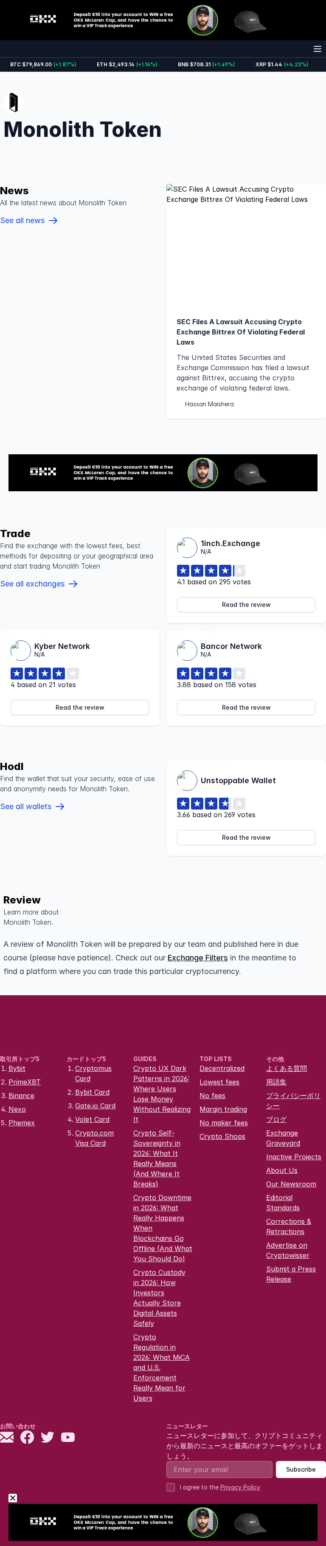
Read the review (246, 604)
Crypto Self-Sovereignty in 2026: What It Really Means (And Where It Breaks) (156, 1158)
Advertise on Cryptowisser (287, 1250)
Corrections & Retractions (288, 1226)
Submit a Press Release (291, 1274)
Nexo (17, 1109)
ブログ (276, 1119)
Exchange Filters (198, 957)
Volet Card (92, 1119)
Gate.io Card (95, 1105)
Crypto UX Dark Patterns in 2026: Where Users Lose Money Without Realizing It (162, 1094)
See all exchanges (32, 583)
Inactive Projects (293, 1156)
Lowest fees (219, 1082)
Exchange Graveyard (283, 1138)
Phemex (21, 1122)
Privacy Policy (240, 1487)
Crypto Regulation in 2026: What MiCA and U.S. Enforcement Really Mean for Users (161, 1367)
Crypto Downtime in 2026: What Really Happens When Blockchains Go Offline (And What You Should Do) (162, 1228)
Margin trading (223, 1109)
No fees (212, 1095)
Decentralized (222, 1068)
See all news (22, 220)
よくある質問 (286, 1068)
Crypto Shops (222, 1136)
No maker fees (224, 1122)
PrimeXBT (24, 1082)
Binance (21, 1095)
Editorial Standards (283, 1202)
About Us (282, 1170)
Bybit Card (92, 1092)
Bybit (16, 1068)
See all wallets (25, 806)
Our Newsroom (291, 1184)
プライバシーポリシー (293, 1100)
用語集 (276, 1082)
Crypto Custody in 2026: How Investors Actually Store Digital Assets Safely (159, 1298)
